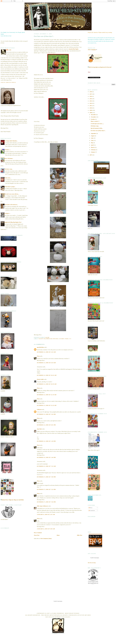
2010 (91, 108)
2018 (91, 91)
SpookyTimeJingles (74, 49)
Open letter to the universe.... (11, 204)
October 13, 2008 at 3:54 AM (46, 352)
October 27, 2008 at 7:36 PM (46, 502)
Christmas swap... (8, 169)
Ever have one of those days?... (44, 36)
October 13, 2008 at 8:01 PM (46, 425)
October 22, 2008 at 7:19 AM (46, 466)
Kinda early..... (7, 177)
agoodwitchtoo (40, 347)
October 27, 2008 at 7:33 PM (46, 489)
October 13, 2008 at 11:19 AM (46, 394)
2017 (91, 94)
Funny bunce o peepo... (9, 186)
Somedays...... (7, 149)
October (93, 119)
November (93, 117)
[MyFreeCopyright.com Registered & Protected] (99, 67)
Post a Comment (38, 532)
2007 (91, 155)
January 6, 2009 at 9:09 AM (46, 528)
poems (67, 338)
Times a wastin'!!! (95, 121)
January (93, 152)
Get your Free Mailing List (101, 170)
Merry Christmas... (8, 158)
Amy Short (39, 429)
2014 (91, 98)
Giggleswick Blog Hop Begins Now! (13, 222)
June (92, 140)
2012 (91, 103)
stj (70, 338)
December (93, 114)
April (92, 145)
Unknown (39, 409)
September (93, 133)
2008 (91, 112)
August (93, 135)
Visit (92, 562)
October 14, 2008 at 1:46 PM (46, 457)
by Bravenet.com (101, 172)
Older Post (79, 535)
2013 (91, 101)
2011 (91, 105)
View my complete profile (8, 82)
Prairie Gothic (40, 379)
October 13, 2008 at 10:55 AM (46, 384)
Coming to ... (7, 213)
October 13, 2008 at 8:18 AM (46, 362)
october (61, 338)
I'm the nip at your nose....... (97, 123)
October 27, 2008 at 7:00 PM (46, 477)
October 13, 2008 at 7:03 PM (46, 414)
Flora (9, 49)
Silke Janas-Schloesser (42, 506)
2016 (91, 96)
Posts (91, 507)
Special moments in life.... (97, 128)
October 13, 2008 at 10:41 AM (46, 375)
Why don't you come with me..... (11, 194)
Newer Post (36, 535)
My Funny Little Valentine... (11, 141)
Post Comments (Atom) (46, 538)
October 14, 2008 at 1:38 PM (46, 441)
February (93, 149)
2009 (91, 110)
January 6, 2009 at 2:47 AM (46, 514)
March (93, 147)
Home (58, 535)
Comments (92, 510)
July (92, 138)
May (92, 142)
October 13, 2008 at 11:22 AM (46, 405)
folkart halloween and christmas (49, 338)
